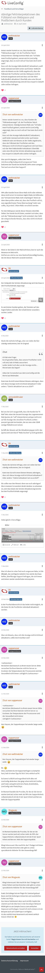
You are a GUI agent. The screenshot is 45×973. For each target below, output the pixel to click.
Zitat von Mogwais (11, 877)
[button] (41, 3)
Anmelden (34, 948)
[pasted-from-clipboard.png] (22, 295)
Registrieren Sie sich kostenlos (24, 939)
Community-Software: (22, 969)
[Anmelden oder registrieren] (35, 3)
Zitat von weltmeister (12, 114)
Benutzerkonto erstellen (15, 948)
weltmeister (8, 24)
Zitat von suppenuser (12, 700)
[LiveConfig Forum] (12, 3)
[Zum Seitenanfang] (41, 969)
